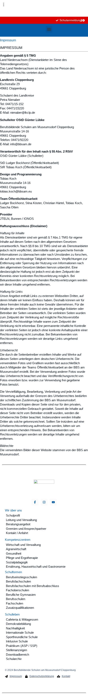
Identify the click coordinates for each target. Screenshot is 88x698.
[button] (49, 29)
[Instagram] (44, 502)
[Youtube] (53, 502)
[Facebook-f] (35, 502)
